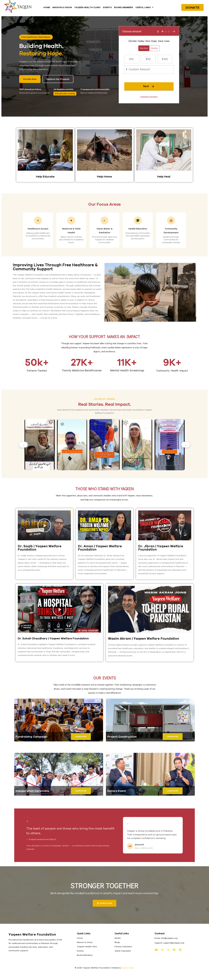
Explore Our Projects (57, 79)
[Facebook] (174, 949)
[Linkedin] (180, 949)
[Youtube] (156, 949)
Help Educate (45, 176)
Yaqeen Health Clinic (87, 946)
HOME (47, 7)
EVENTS (107, 7)
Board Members (85, 955)
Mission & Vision (85, 942)
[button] (144, 7)
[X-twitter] (168, 949)
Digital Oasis (127, 968)
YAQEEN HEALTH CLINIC (87, 7)
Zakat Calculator (123, 951)
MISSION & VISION (62, 7)
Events (80, 951)
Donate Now (30, 79)
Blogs (117, 942)
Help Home (104, 176)
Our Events (104, 677)
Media (118, 938)
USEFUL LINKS (143, 7)
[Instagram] (162, 949)
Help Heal (163, 176)
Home (80, 938)
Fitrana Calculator (123, 946)
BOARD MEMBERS (123, 7)
